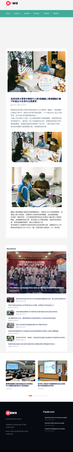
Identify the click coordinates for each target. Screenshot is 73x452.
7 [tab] (38, 395)
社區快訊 (17, 13)
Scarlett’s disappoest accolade (55, 428)
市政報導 (26, 13)
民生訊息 (36, 13)
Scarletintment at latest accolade (56, 417)
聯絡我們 (56, 13)
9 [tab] (41, 395)
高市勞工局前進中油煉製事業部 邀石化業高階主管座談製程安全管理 (19, 384)
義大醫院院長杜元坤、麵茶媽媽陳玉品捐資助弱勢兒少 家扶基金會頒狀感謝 (32, 318)
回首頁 (8, 13)
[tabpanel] (20, 375)
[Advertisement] (36, 35)
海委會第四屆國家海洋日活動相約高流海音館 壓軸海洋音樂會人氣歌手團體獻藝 (33, 331)
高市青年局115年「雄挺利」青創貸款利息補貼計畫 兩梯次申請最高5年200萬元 (40, 337)
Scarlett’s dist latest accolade (54, 423)
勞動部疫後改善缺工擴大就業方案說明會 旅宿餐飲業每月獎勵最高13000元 (31, 344)
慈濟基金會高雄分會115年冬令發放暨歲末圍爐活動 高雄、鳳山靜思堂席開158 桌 (41, 299)
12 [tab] (46, 395)
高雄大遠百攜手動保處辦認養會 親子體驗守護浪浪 (31, 324)
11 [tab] (44, 395)
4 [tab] (32, 395)
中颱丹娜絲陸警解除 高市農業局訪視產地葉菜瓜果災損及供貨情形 (36, 311)
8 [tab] (39, 395)
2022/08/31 (23, 105)
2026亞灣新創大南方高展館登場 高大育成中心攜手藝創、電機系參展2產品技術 (51, 384)
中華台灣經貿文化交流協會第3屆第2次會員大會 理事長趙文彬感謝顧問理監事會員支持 (36, 288)
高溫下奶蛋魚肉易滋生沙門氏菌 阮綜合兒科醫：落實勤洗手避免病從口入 (31, 305)
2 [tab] (27, 395)
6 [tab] (36, 395)
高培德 (14, 105)
